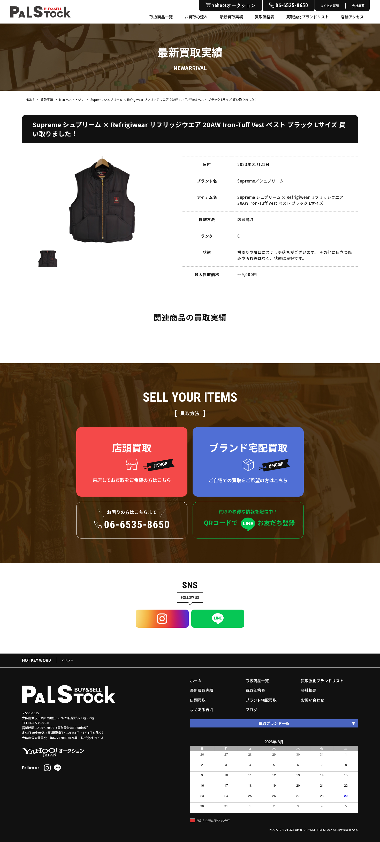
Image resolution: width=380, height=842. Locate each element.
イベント (67, 660)
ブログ (251, 709)
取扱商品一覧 (161, 16)
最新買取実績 (231, 16)
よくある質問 (329, 5)
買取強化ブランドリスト (307, 16)
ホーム (196, 680)
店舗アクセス (352, 16)
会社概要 (358, 5)
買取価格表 (264, 16)
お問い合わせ (312, 700)
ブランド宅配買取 (261, 700)
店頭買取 (198, 700)
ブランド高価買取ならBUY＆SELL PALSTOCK (305, 830)
